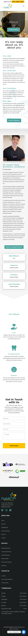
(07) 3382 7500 (18, 2)
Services (3, 524)
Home (2, 520)
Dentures (3, 565)
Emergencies (4, 527)
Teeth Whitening (5, 555)
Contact (3, 538)
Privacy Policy (4, 582)
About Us (3, 534)
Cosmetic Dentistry (6, 551)
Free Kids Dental (5, 531)
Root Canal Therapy (6, 562)
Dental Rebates (14, 120)
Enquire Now (13, 29)
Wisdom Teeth (4, 558)
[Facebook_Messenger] (24, 632)
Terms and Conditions (6, 579)
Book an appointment (14, 247)
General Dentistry (5, 548)
